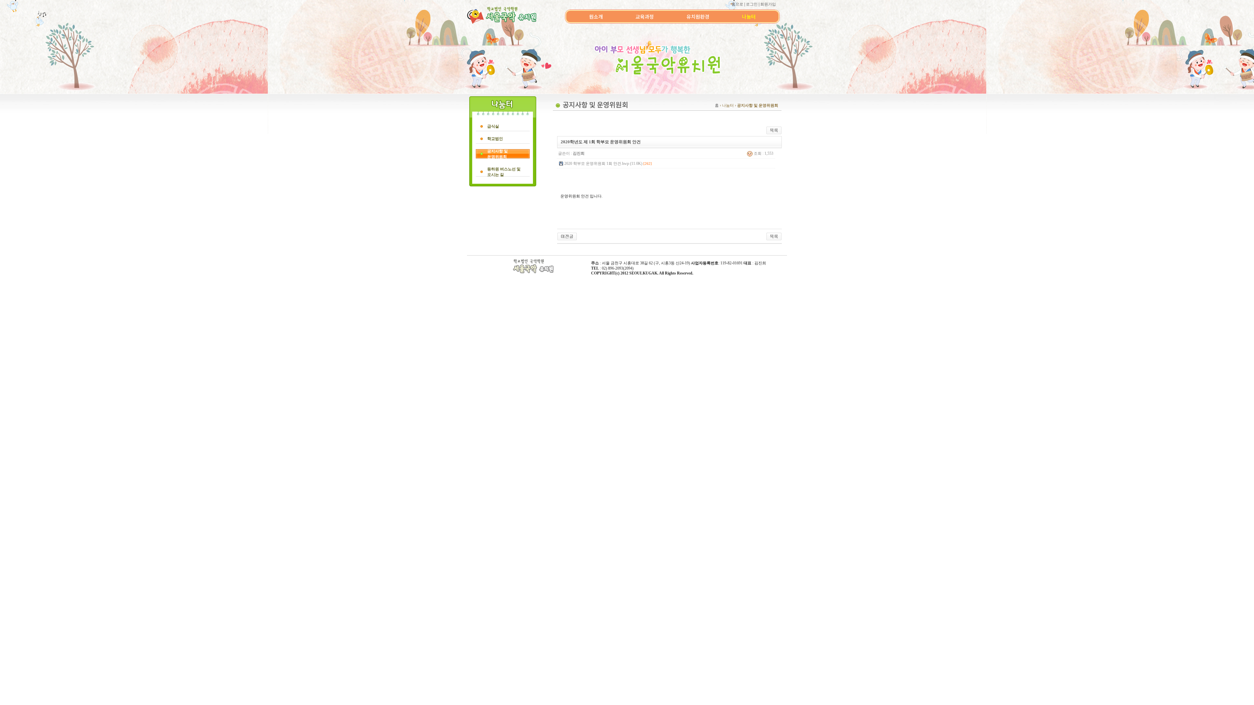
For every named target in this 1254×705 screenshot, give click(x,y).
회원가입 (768, 4)
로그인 (752, 4)
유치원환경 (697, 16)
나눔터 (749, 16)
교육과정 (644, 16)
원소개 (596, 16)
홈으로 (737, 4)
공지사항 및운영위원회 (497, 154)
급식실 (493, 126)
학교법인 (495, 138)
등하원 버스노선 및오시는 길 (504, 172)
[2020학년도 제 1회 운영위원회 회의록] (567, 236)
